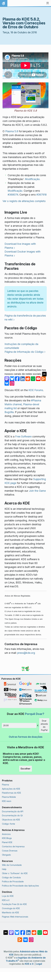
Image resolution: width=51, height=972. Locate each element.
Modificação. (32, 179)
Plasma (5, 784)
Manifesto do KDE (10, 912)
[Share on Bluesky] (12, 378)
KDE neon (6, 801)
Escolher (25, 768)
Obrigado (6, 855)
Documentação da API (12, 811)
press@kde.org (26, 652)
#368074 (13, 194)
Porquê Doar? (34, 714)
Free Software (23, 436)
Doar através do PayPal (44, 725)
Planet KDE (7, 842)
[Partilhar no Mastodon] (7, 378)
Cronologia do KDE (11, 908)
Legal (39, 964)
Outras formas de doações (25, 736)
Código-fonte (8, 824)
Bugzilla (9, 412)
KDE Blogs (7, 838)
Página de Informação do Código (24, 351)
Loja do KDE (8, 896)
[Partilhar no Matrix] (44, 373)
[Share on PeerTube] (43, 378)
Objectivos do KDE (11, 819)
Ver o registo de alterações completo (24, 201)
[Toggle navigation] (47, 3)
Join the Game (37, 490)
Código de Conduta (11, 877)
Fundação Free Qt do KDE (14, 904)
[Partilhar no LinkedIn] (23, 378)
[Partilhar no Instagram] (12, 382)
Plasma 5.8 (11, 131)
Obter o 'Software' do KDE (15, 873)
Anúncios (6, 834)
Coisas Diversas (9, 850)
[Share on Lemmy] (33, 378)
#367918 (41, 194)
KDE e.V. (6, 900)
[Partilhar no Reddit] (28, 378)
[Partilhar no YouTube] (38, 378)
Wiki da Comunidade (12, 865)
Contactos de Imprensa (13, 846)
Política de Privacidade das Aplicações (20, 885)
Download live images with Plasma (20, 245)
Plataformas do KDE (11, 793)
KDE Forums (35, 390)
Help (4, 869)
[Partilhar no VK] (7, 382)
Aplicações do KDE (11, 789)
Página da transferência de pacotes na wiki (25, 317)
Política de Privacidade (13, 881)
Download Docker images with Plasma (23, 253)
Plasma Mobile (9, 797)
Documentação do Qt (12, 815)
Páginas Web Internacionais (15, 916)
